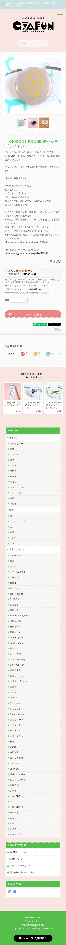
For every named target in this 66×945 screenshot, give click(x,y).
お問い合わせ (16, 859)
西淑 (12, 561)
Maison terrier (17, 774)
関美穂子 (14, 605)
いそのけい (15, 829)
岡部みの (14, 785)
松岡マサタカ (16, 594)
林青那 (13, 741)
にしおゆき (15, 703)
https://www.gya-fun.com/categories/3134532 (27, 242)
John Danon (16, 643)
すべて (11, 353)
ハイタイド (15, 725)
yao (12, 818)
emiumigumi (16, 637)
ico (11, 801)
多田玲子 (14, 752)
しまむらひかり (17, 780)
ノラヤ (13, 791)
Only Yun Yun (17, 665)
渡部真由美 (15, 670)
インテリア (15, 493)
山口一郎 (14, 763)
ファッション (16, 487)
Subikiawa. (16, 555)
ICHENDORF (17, 807)
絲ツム (13, 648)
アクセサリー (16, 443)
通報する (57, 329)
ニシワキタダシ (17, 758)
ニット (13, 465)
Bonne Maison (17, 714)
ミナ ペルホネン (18, 572)
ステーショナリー (19, 521)
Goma (13, 747)
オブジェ (14, 454)
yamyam (14, 769)
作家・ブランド (17, 549)
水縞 (12, 823)
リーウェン (15, 588)
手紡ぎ (13, 471)
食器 (12, 498)
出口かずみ (15, 621)
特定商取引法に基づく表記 (22, 872)
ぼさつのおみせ (17, 659)
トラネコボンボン (19, 681)
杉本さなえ (15, 632)
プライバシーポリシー (20, 865)
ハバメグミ (15, 730)
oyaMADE (15, 796)
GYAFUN (14, 577)
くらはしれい (16, 834)
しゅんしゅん (16, 676)
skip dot (14, 583)
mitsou (13, 698)
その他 (13, 504)
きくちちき (15, 708)
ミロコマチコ (16, 736)
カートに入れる (33, 314)
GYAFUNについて (18, 852)
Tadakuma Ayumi (19, 615)
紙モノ (13, 460)
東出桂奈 (14, 812)
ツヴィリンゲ (16, 692)
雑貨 (12, 449)
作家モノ (13, 437)
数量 (7, 300)
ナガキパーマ (16, 719)
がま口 (13, 482)
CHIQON (14, 599)
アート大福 (15, 654)
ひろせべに (15, 566)
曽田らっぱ (15, 626)
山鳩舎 (13, 687)
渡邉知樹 (14, 610)
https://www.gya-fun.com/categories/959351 (26, 253)
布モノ (13, 476)
